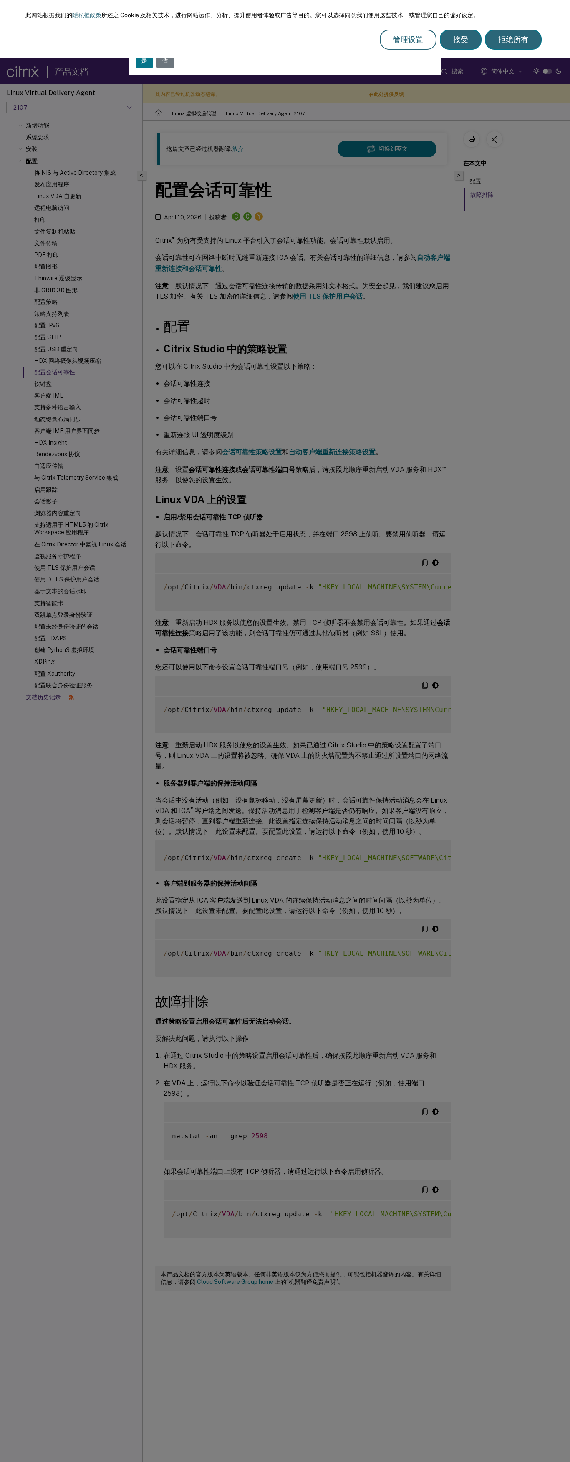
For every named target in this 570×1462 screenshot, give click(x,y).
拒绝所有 (513, 39)
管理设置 (408, 39)
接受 (460, 39)
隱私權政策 (86, 15)
